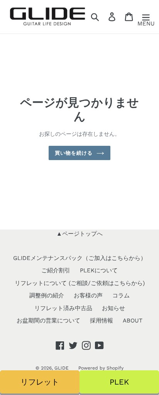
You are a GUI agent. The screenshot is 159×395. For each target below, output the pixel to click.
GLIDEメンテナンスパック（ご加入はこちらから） (79, 258)
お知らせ (113, 308)
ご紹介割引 (55, 270)
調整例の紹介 (46, 295)
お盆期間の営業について (48, 320)
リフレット (39, 382)
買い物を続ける (74, 153)
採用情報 (101, 320)
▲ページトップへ (79, 233)
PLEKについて (99, 270)
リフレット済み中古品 (63, 308)
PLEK (119, 382)
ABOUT (132, 320)
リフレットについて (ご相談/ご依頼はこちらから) (80, 283)
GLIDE (61, 368)
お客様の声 (88, 295)
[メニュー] (145, 16)
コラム (121, 295)
